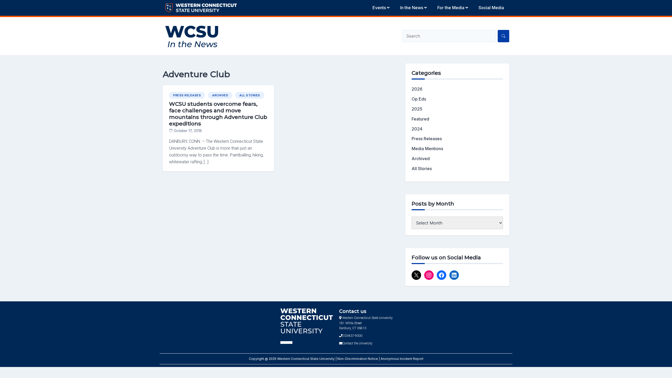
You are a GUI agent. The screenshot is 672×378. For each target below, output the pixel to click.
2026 (417, 89)
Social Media (491, 7)
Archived (220, 95)
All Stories (249, 95)
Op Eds (419, 99)
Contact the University (357, 343)
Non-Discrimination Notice (358, 359)
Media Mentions (427, 148)
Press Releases (187, 95)
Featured (420, 119)
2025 (417, 109)
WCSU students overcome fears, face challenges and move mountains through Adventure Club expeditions (218, 114)
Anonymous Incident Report (402, 359)
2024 (417, 129)
